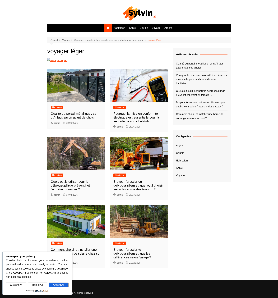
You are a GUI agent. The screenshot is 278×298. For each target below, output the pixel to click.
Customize (16, 285)
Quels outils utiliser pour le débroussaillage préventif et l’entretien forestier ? (70, 185)
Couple (144, 28)
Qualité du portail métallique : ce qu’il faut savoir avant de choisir (199, 65)
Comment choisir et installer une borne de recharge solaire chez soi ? (75, 253)
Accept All (58, 285)
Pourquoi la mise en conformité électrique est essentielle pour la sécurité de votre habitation (136, 117)
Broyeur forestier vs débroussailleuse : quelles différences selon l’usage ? (132, 253)
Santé (132, 28)
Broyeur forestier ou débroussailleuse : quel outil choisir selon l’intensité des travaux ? (138, 185)
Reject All (37, 285)
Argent (168, 28)
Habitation (119, 28)
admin (57, 123)
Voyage (156, 28)
